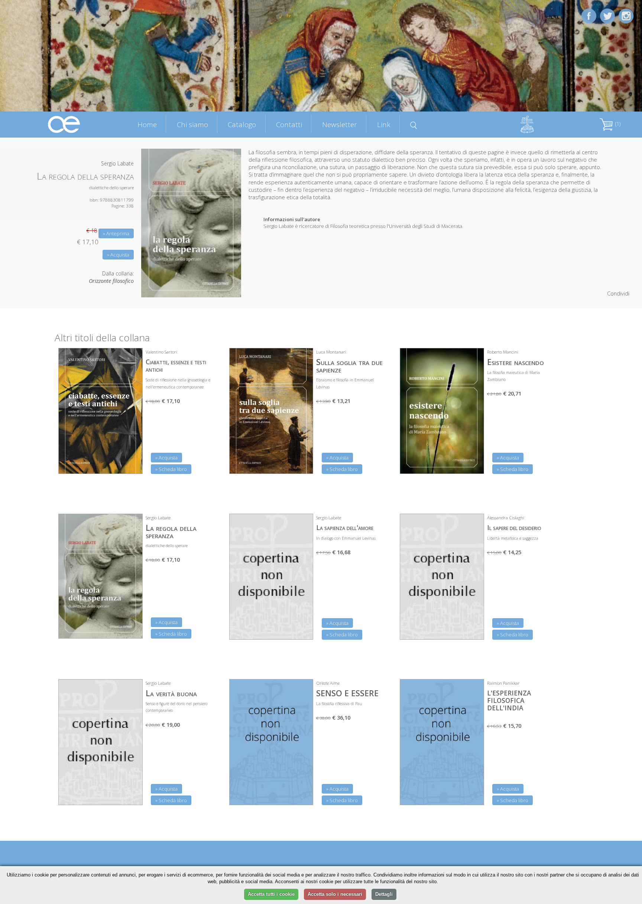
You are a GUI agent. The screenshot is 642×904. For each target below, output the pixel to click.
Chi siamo (192, 124)
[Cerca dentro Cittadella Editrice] (414, 124)
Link (383, 124)
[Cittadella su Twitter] (607, 15)
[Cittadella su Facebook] (588, 15)
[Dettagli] (131, 463)
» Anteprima (116, 233)
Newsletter (339, 124)
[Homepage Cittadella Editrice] (64, 123)
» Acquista (118, 254)
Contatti (289, 124)
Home (147, 124)
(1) (617, 123)
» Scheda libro (171, 469)
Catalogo (242, 124)
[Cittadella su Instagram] (626, 15)
